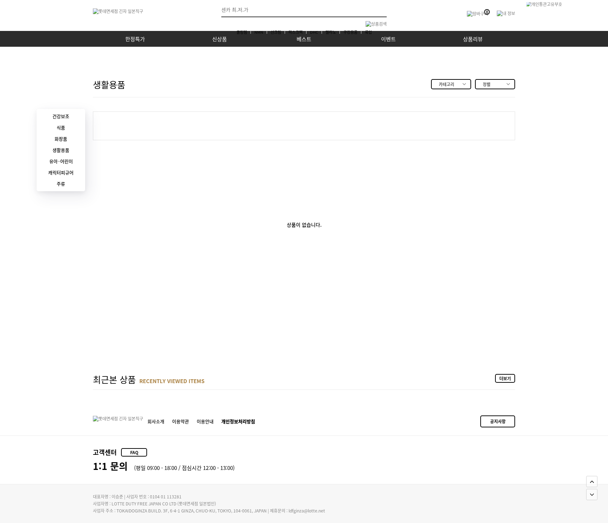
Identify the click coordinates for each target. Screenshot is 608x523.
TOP (591, 481)
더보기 (505, 378)
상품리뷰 (473, 39)
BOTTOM (591, 494)
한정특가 (135, 39)
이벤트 (388, 39)
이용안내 (205, 421)
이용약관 (180, 421)
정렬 (486, 84)
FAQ (134, 452)
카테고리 (446, 84)
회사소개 (155, 421)
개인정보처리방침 (238, 421)
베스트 (304, 39)
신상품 (219, 39)
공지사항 (498, 421)
